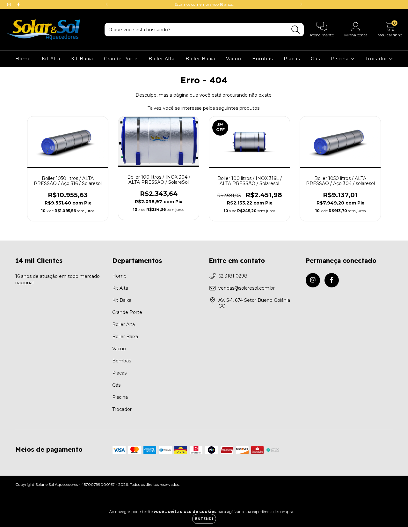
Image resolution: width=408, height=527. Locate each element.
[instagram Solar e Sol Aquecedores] (9, 4)
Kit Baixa (82, 59)
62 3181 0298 (232, 276)
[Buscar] (295, 29)
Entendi (204, 519)
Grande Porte (121, 59)
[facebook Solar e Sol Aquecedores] (18, 4)
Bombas (262, 59)
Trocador (377, 59)
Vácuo (233, 59)
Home (23, 59)
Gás (315, 59)
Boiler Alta (162, 59)
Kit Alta (51, 59)
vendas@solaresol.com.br (246, 288)
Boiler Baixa (200, 59)
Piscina (340, 59)
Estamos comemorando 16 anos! (204, 4)
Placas (292, 59)
